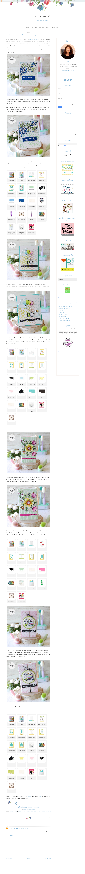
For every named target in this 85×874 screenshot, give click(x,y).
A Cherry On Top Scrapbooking (66, 306)
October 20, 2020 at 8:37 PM (21, 828)
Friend (19, 811)
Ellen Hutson (62, 310)
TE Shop (30, 796)
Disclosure (55, 27)
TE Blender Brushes (46, 811)
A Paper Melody (42, 16)
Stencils (28, 811)
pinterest (36, 807)
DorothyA (12, 828)
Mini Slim (24, 811)
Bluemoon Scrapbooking (65, 308)
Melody (67, 61)
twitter (30, 807)
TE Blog (40, 796)
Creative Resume (44, 27)
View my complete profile (68, 70)
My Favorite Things (63, 314)
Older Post (48, 859)
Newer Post (9, 859)
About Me (34, 27)
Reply (11, 835)
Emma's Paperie (62, 312)
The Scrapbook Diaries (64, 320)
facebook (24, 807)
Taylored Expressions (34, 39)
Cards (16, 811)
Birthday (12, 811)
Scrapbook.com (62, 316)
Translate (69, 145)
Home (27, 27)
